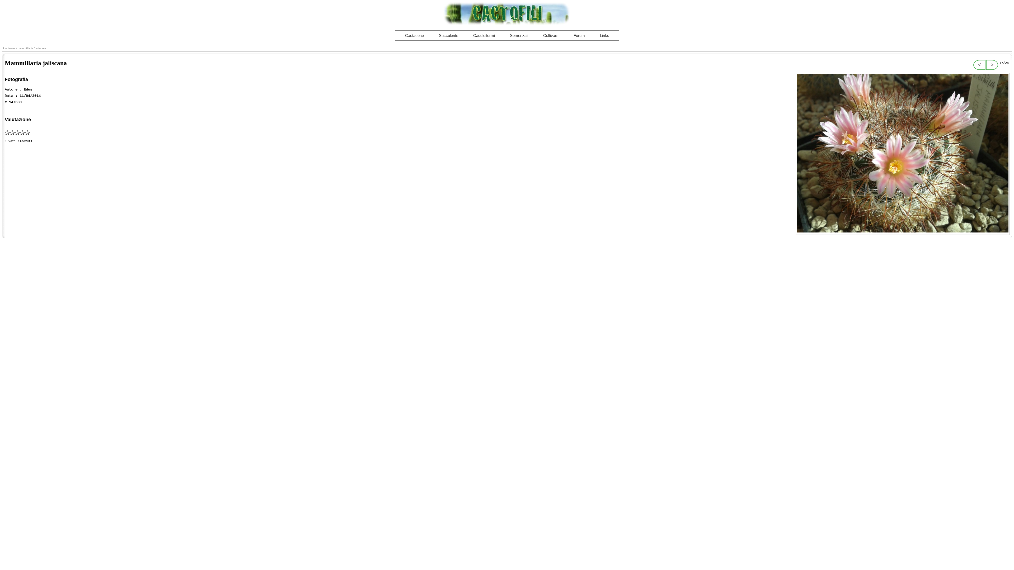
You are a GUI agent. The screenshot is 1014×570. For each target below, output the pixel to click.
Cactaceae (414, 35)
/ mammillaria (25, 48)
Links (604, 35)
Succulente (448, 35)
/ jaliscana (40, 48)
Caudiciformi (484, 35)
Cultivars (550, 35)
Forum (579, 35)
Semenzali (519, 35)
